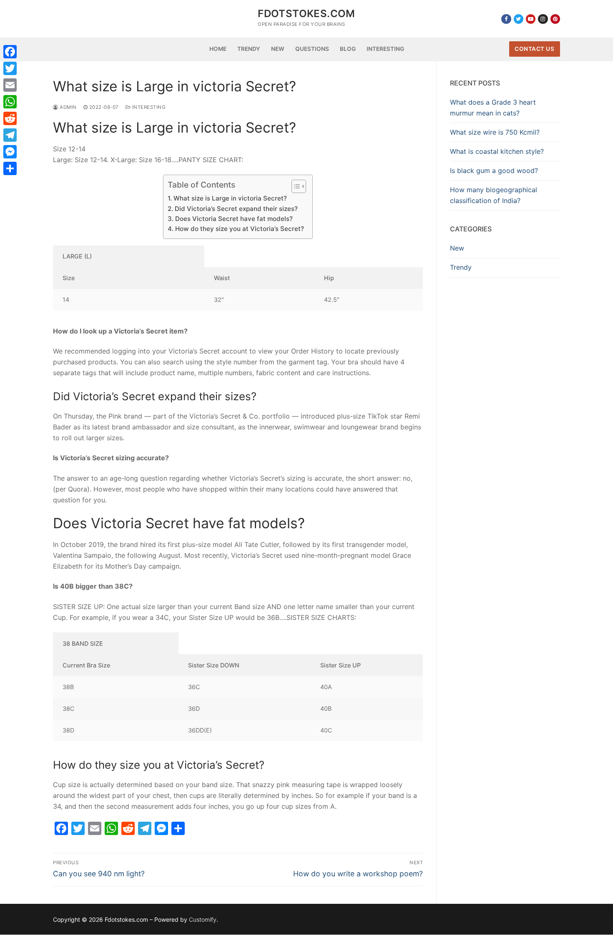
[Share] (10, 168)
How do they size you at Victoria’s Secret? (239, 229)
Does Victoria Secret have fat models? (233, 219)
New (457, 248)
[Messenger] (10, 151)
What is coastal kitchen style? (497, 151)
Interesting (148, 107)
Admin (67, 107)
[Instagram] (543, 19)
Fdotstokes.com (306, 14)
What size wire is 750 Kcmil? (495, 132)
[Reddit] (10, 118)
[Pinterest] (555, 19)
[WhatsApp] (10, 101)
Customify (202, 919)
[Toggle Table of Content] (294, 186)
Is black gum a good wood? (494, 170)
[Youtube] (530, 19)
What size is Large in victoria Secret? (229, 198)
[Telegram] (10, 135)
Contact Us (534, 48)
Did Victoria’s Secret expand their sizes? (236, 209)
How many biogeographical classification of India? (493, 195)
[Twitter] (518, 19)
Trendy (461, 267)
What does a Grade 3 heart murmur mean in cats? (493, 107)
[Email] (10, 85)
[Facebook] (506, 19)
